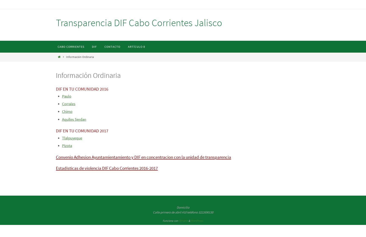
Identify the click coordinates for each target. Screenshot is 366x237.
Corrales (68, 103)
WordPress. (197, 221)
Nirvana (183, 221)
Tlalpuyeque (72, 138)
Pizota (67, 145)
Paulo (66, 96)
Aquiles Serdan (74, 119)
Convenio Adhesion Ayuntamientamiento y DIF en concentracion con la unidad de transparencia (143, 157)
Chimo (67, 111)
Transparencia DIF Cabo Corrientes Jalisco (139, 23)
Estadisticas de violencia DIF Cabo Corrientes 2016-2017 (107, 168)
